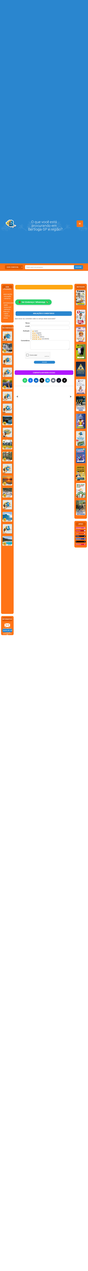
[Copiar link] (58, 380)
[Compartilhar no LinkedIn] (36, 380)
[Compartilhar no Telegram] (47, 380)
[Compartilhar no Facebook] (30, 380)
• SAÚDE (5, 314)
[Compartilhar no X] (41, 380)
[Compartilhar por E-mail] (53, 380)
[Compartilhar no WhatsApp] (25, 380)
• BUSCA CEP (7, 307)
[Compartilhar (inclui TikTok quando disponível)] (64, 380)
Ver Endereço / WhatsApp (33, 302)
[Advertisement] (44, 247)
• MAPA (5, 305)
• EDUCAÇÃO (7, 296)
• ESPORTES (7, 298)
